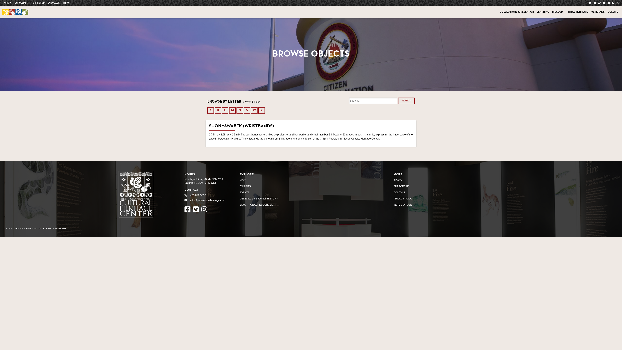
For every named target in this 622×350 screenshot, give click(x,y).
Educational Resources (256, 204)
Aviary (8, 3)
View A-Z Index (251, 101)
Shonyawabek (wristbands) (241, 126)
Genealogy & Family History (259, 198)
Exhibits (245, 186)
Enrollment (22, 3)
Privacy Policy (404, 198)
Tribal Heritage (577, 11)
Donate (613, 11)
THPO (66, 3)
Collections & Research (517, 11)
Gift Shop (39, 3)
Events (244, 192)
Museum (557, 11)
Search (406, 101)
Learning (543, 11)
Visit (243, 180)
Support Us (401, 186)
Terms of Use (403, 204)
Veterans (598, 11)
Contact (399, 192)
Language (54, 3)
